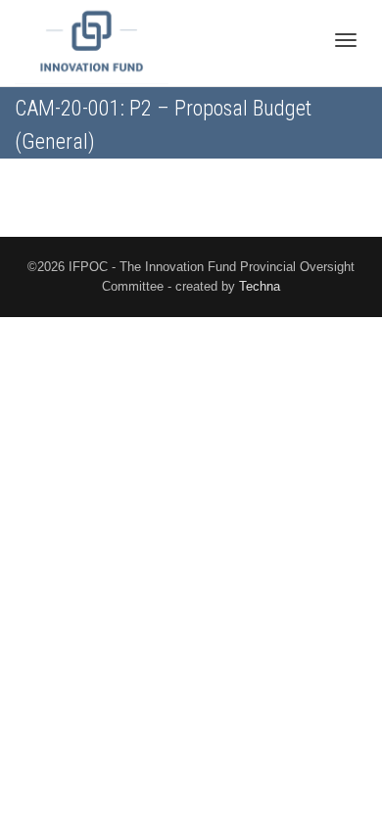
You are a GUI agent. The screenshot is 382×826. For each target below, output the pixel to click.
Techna (259, 286)
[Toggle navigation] (345, 40)
